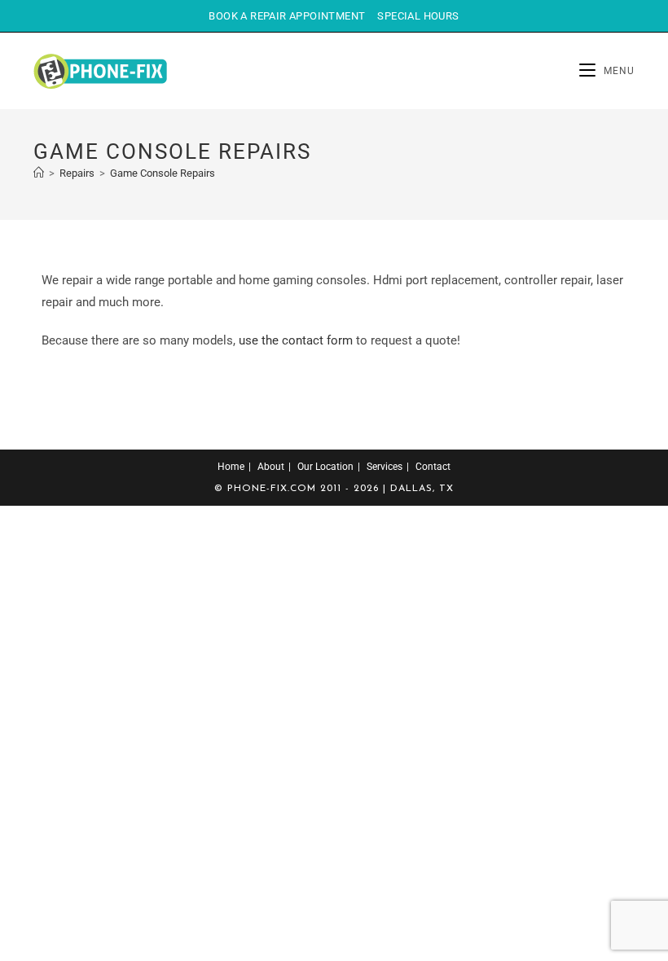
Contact (432, 466)
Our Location (325, 466)
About (270, 466)
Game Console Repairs (162, 173)
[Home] (38, 173)
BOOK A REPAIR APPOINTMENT (287, 16)
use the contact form (296, 340)
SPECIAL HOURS (418, 16)
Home (231, 466)
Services (384, 466)
